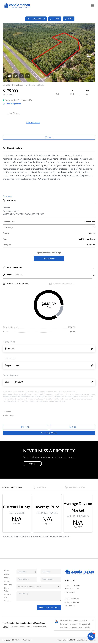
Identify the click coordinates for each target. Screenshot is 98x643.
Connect (7, 601)
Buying (6, 578)
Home (6, 571)
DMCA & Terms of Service (78, 640)
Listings (7, 574)
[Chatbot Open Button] (91, 636)
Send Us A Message (49, 608)
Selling (6, 581)
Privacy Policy (61, 640)
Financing (8, 585)
